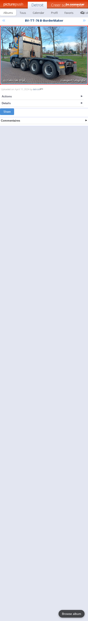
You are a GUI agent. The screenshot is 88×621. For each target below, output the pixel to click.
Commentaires (10, 120)
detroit (36, 89)
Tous (23, 13)
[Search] (82, 12)
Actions (7, 96)
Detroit (37, 4)
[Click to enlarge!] (44, 55)
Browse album (71, 613)
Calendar (38, 13)
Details (6, 103)
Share (7, 111)
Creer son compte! (67, 4)
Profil (54, 13)
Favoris (69, 13)
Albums (8, 13)
